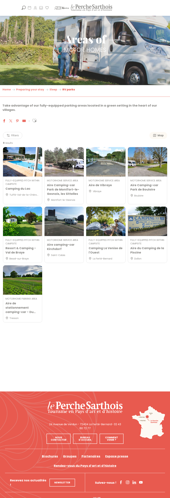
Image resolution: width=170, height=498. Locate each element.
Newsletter (62, 482)
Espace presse (116, 456)
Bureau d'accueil (85, 438)
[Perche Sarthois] (85, 407)
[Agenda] (29, 9)
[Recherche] (24, 9)
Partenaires (91, 456)
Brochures (50, 456)
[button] (56, 8)
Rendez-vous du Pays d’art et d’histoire (85, 466)
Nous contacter (58, 438)
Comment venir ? (111, 438)
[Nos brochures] (41, 9)
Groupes (70, 456)
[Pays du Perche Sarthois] (91, 8)
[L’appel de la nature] (35, 9)
